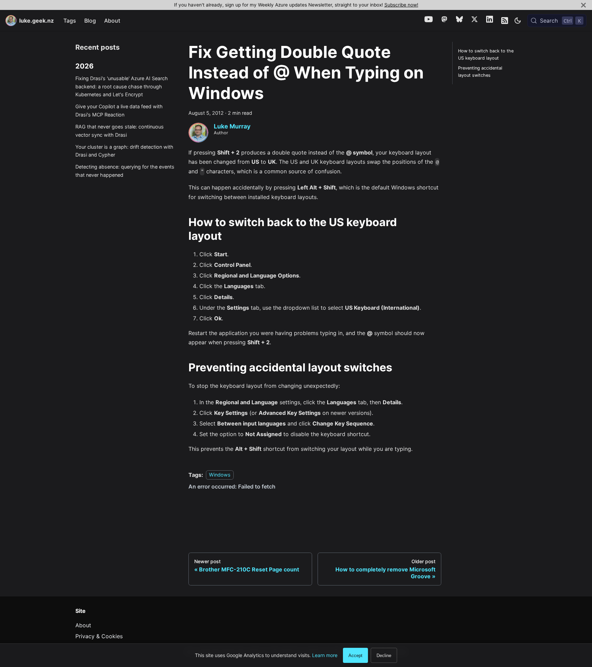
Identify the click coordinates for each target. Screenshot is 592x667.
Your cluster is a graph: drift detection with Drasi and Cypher (124, 151)
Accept (355, 655)
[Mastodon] (444, 20)
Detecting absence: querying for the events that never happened (124, 171)
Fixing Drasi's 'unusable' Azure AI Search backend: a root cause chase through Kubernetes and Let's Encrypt (121, 86)
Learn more (324, 655)
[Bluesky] (459, 20)
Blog (90, 20)
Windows (220, 475)
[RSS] (504, 20)
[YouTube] (428, 20)
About (112, 20)
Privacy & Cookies (99, 636)
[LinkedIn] (489, 20)
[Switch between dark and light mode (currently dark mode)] (517, 20)
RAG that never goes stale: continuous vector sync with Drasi (119, 131)
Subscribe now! (401, 5)
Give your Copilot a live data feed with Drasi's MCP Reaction (119, 110)
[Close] (583, 5)
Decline (384, 655)
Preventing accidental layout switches (480, 71)
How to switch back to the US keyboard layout (486, 54)
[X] (474, 20)
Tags (69, 20)
